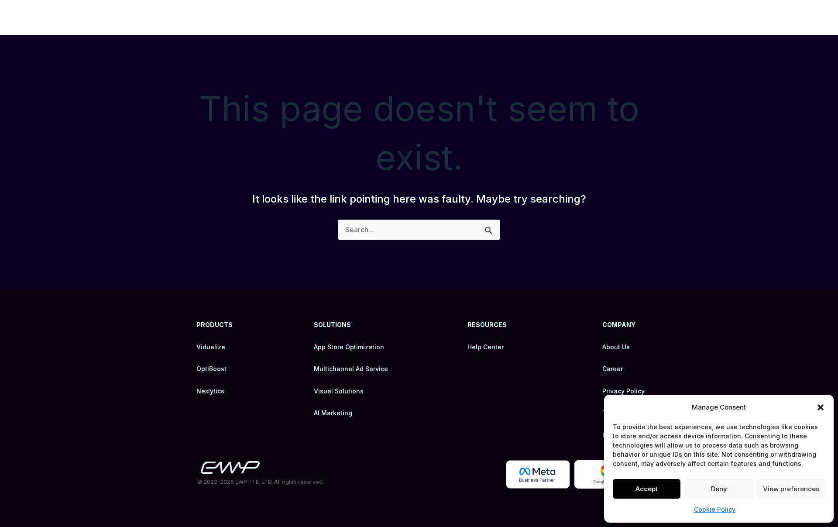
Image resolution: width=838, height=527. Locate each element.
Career (648, 17)
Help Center (485, 347)
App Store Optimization (349, 347)
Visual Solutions (339, 391)
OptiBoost (211, 368)
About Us (616, 347)
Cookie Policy (714, 509)
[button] (820, 407)
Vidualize (210, 347)
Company (586, 17)
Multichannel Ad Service (351, 368)
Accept (646, 489)
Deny (719, 489)
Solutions (521, 17)
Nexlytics (210, 391)
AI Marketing (333, 413)
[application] (475, 17)
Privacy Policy (623, 391)
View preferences (791, 489)
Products (457, 17)
